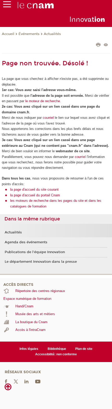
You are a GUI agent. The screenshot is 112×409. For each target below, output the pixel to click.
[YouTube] (38, 381)
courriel (48, 118)
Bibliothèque (57, 349)
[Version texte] (106, 45)
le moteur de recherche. (42, 101)
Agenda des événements (26, 242)
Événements (29, 34)
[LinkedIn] (26, 381)
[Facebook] (6, 381)
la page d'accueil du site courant (34, 189)
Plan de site (83, 349)
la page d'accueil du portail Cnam (35, 195)
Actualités (52, 34)
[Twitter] (16, 381)
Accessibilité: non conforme (56, 354)
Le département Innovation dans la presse (41, 262)
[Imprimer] (98, 45)
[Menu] (7, 5)
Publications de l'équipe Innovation (35, 252)
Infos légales (29, 349)
